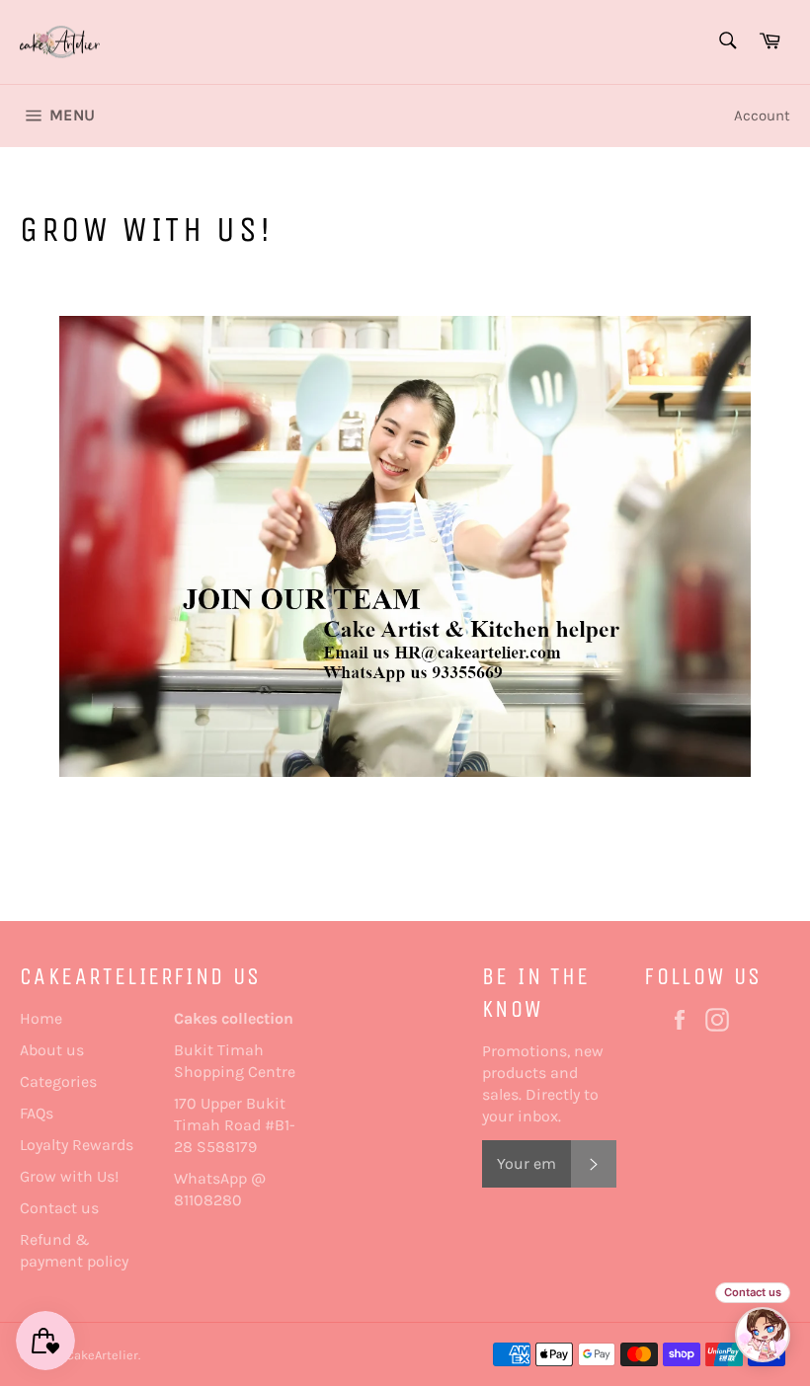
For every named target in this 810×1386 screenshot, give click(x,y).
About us (52, 1049)
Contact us (59, 1207)
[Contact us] (762, 1334)
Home (41, 1018)
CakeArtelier (102, 1355)
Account (762, 115)
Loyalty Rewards (76, 1144)
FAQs (36, 1113)
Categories (58, 1081)
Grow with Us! (69, 1176)
